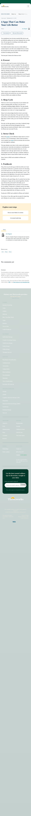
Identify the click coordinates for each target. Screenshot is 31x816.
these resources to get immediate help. (21, 282)
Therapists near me (7, 352)
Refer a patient (6, 452)
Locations (5, 435)
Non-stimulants (6, 375)
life (2, 251)
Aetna (4, 308)
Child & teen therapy (7, 343)
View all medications (7, 381)
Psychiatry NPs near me (8, 384)
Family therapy (6, 346)
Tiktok (9, 505)
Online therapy (6, 349)
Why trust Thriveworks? (17, 33)
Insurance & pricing (7, 305)
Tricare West (6, 326)
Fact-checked (6, 33)
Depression (5, 400)
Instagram (7, 505)
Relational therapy (7, 409)
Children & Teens (20, 429)
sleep (6, 251)
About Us (5, 423)
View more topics (20, 435)
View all (5, 413)
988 (9, 282)
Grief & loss (5, 406)
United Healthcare (7, 329)
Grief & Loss (19, 432)
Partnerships (5, 448)
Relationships (19, 423)
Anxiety (4, 391)
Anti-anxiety (6, 366)
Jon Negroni (24, 28)
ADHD (4, 394)
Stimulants (5, 378)
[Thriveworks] (4, 6)
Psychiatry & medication (9, 359)
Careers (21, 455)
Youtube (16, 505)
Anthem (4, 311)
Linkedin (19, 505)
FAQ (4, 426)
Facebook (13, 505)
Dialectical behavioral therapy (11, 403)
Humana (5, 323)
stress (12, 140)
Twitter (23, 505)
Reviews (5, 438)
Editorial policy (6, 429)
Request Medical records (23, 516)
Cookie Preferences (24, 518)
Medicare (5, 314)
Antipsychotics (6, 369)
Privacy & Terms (25, 515)
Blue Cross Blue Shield (8, 317)
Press (4, 432)
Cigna (4, 320)
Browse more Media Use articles (15, 212)
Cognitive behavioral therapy (11, 397)
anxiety (8, 136)
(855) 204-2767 (20, 452)
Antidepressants (6, 363)
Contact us (18, 448)
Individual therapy (8, 337)
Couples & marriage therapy (9, 340)
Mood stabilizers (6, 372)
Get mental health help (15, 218)
